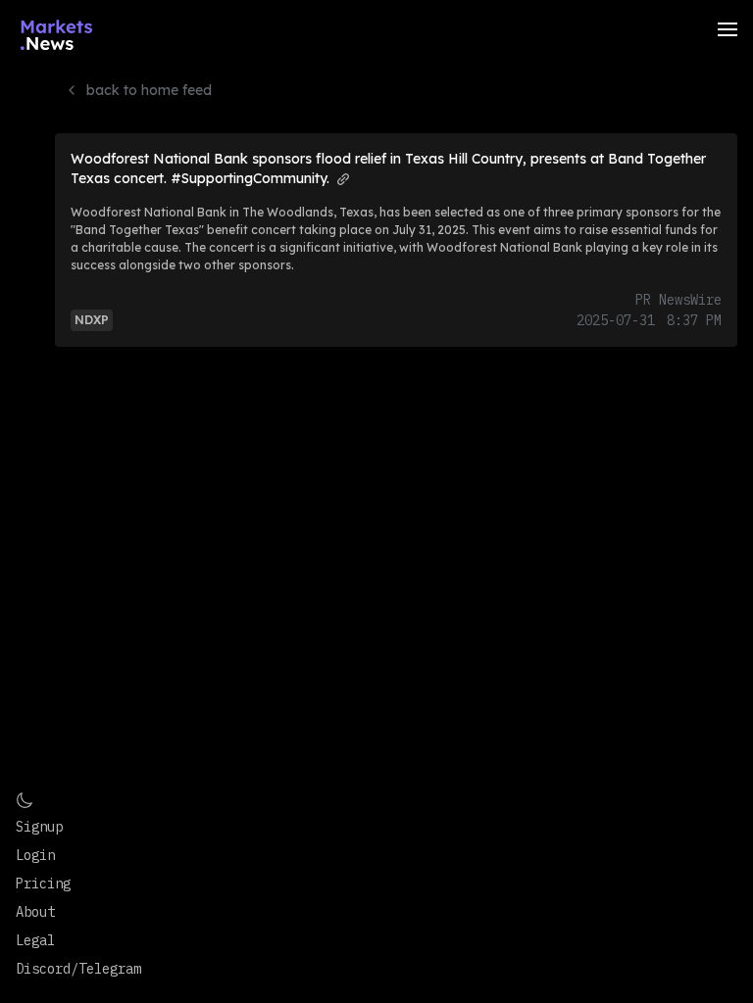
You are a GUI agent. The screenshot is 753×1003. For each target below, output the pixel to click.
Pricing (43, 883)
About (35, 912)
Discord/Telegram (78, 969)
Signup (39, 827)
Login (35, 855)
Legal (35, 940)
